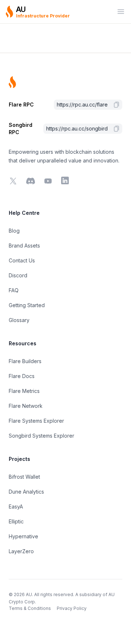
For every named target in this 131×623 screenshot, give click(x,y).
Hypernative (23, 536)
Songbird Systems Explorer (41, 436)
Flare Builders (25, 361)
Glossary (19, 320)
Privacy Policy (72, 608)
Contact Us (22, 260)
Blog (14, 231)
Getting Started (27, 305)
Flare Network (26, 406)
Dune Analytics (26, 492)
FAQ (14, 290)
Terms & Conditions (30, 608)
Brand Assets (24, 245)
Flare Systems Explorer (36, 421)
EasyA (16, 506)
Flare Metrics (24, 391)
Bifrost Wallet (24, 477)
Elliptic (16, 521)
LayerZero (21, 551)
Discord (18, 275)
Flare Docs (22, 376)
